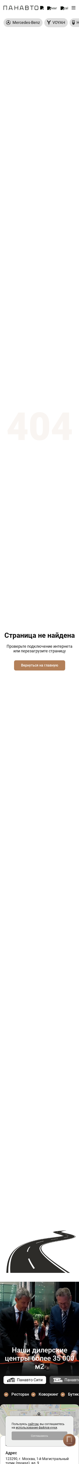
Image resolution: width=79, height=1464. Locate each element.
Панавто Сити (30, 1380)
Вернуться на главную (39, 665)
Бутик (73, 1394)
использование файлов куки (36, 1427)
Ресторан (20, 1394)
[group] (23, 22)
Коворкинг (48, 1394)
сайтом (33, 1424)
